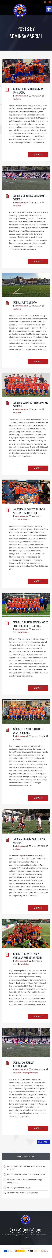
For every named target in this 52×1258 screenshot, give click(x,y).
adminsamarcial (21, 96)
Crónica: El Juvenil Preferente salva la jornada (28, 731)
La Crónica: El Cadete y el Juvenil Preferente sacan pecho (29, 511)
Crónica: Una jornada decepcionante (23, 1064)
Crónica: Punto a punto (25, 302)
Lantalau (26, 1238)
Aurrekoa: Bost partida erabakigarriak (22, 1192)
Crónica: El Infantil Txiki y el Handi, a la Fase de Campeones (27, 955)
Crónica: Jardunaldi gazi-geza (19, 1187)
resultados (17, 99)
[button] (49, 9)
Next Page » (43, 1142)
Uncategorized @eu (30, 1073)
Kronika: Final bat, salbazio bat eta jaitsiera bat (26, 1174)
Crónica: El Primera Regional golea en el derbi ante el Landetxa (30, 624)
